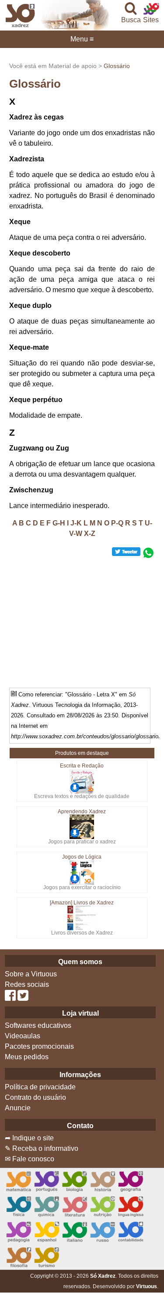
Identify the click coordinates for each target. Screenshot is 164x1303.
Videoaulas (22, 1036)
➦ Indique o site (29, 1138)
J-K (76, 523)
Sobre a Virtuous (31, 974)
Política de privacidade (40, 1087)
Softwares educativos (38, 1025)
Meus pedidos (27, 1057)
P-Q (117, 523)
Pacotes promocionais (39, 1046)
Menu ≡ (82, 39)
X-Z (89, 533)
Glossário (117, 65)
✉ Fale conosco (29, 1159)
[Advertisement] (82, 620)
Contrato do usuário (35, 1097)
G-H (58, 523)
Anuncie (18, 1108)
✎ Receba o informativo (41, 1148)
